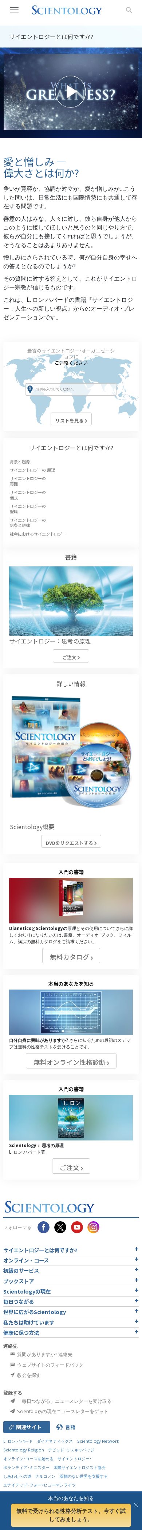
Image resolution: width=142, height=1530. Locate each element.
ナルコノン (45, 1476)
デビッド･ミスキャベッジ (71, 1450)
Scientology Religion (23, 1450)
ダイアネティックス (55, 1441)
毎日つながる (18, 1301)
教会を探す (28, 1375)
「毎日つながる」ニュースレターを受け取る (64, 1401)
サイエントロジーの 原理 (32, 470)
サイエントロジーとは (71, 447)
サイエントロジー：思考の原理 (50, 641)
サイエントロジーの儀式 (28, 494)
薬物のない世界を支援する (84, 1476)
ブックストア (18, 1281)
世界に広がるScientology (34, 1312)
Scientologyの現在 (27, 1291)
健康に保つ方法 (21, 1332)
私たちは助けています (28, 1322)
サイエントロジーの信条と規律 (28, 522)
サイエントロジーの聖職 (28, 508)
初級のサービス (21, 1270)
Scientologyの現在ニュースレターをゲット (62, 1411)
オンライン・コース (26, 1260)
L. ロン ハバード (18, 1441)
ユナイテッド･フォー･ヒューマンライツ (39, 1485)
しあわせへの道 (17, 1476)
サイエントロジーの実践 (28, 480)
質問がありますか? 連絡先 (44, 1354)
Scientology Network (98, 1441)
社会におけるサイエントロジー (38, 534)
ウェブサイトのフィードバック (49, 1365)
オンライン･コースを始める (28, 1458)
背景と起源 (20, 461)
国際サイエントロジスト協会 (80, 1467)
